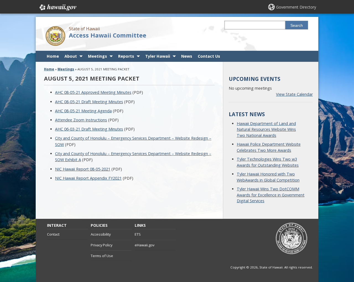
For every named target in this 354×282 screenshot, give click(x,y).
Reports (126, 56)
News (186, 56)
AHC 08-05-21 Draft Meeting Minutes (89, 101)
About (70, 56)
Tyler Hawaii (157, 56)
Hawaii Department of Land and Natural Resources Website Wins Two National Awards (266, 129)
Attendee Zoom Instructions (81, 120)
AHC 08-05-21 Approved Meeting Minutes (93, 92)
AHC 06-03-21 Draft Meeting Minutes (89, 129)
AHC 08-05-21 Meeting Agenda (83, 110)
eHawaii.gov (144, 245)
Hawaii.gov (57, 7)
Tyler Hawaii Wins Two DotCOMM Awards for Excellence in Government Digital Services (270, 194)
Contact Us (209, 56)
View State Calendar (294, 94)
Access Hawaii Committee (107, 35)
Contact (53, 234)
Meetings (97, 56)
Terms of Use (102, 255)
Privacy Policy (101, 245)
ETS (138, 234)
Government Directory (296, 7)
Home (53, 56)
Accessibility (101, 234)
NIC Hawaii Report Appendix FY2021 (88, 178)
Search (296, 25)
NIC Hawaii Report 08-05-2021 (82, 169)
